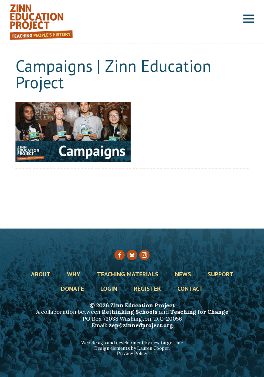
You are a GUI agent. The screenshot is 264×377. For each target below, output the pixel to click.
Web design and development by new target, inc (132, 343)
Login (108, 289)
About (41, 274)
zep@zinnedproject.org (141, 325)
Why (73, 274)
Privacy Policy (132, 353)
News (183, 274)
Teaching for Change (199, 311)
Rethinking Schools (129, 311)
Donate (72, 289)
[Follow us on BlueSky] (132, 255)
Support (220, 274)
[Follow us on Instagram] (144, 255)
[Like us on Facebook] (119, 255)
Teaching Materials (127, 274)
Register (147, 289)
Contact (190, 289)
